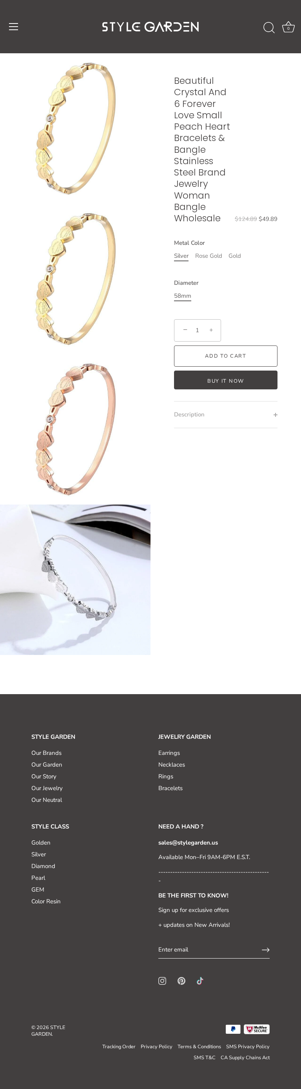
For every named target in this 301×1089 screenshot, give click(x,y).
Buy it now (225, 381)
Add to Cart (226, 356)
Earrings (169, 753)
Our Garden (46, 765)
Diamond (43, 866)
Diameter (186, 282)
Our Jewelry (47, 788)
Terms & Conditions (199, 1046)
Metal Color (189, 242)
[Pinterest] (181, 980)
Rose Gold (208, 255)
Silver (181, 255)
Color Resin (46, 901)
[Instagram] (162, 980)
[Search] (268, 27)
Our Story (43, 776)
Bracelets (170, 788)
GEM (37, 890)
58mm (182, 295)
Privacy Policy (156, 1046)
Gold (234, 255)
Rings (165, 776)
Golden (41, 843)
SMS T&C (205, 1057)
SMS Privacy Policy (248, 1046)
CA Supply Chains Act (245, 1057)
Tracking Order (119, 1046)
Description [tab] (189, 414)
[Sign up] (266, 950)
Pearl (38, 878)
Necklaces (171, 765)
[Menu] (13, 26)
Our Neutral (46, 800)
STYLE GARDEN (48, 1031)
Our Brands (46, 753)
